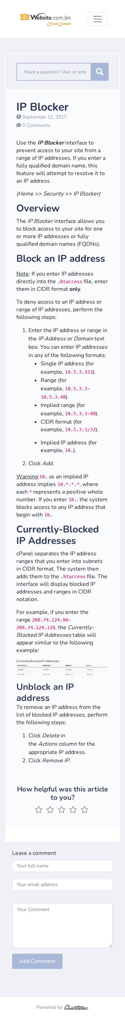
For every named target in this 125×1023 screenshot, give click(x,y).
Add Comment (37, 961)
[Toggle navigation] (97, 19)
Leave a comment (34, 853)
